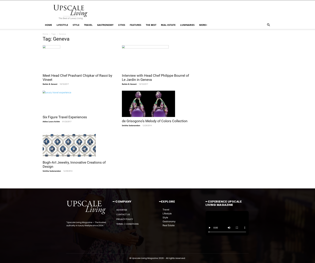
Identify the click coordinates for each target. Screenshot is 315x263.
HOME (48, 24)
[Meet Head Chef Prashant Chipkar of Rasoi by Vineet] (78, 58)
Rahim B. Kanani (50, 84)
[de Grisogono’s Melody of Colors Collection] (157, 104)
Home (45, 34)
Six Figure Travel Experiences (65, 117)
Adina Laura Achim (51, 121)
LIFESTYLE (62, 24)
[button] (268, 25)
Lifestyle (167, 213)
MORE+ (203, 24)
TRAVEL (88, 24)
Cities (121, 24)
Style (165, 217)
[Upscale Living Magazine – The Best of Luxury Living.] (86, 207)
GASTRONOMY (105, 24)
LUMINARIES (187, 24)
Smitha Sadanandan (131, 125)
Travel (166, 209)
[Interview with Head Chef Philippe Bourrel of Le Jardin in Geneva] (157, 58)
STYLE (76, 24)
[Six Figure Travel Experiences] (78, 102)
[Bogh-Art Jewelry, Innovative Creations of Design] (78, 145)
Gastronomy (169, 221)
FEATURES (135, 24)
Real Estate (169, 225)
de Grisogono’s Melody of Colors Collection (155, 121)
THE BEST (151, 24)
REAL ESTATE (168, 24)
